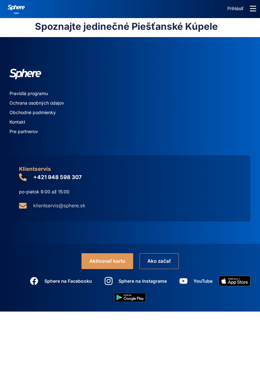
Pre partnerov (24, 131)
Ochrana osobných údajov (37, 103)
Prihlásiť (235, 8)
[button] (253, 8)
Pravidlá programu (29, 93)
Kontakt (17, 122)
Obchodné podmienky (33, 112)
